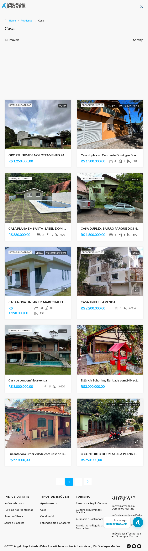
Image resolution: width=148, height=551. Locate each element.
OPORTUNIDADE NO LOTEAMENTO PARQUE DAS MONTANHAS (54, 155)
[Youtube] (139, 546)
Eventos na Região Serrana (91, 503)
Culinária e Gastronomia (90, 518)
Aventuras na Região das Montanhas (90, 527)
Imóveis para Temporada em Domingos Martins (126, 535)
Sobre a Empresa (14, 522)
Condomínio (47, 516)
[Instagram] (129, 546)
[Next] (88, 481)
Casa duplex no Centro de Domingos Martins (111, 155)
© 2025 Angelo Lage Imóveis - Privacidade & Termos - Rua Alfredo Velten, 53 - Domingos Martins (62, 546)
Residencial (27, 20)
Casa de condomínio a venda (27, 380)
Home (12, 20)
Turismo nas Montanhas (18, 509)
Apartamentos (48, 503)
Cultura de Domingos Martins (89, 511)
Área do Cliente (13, 516)
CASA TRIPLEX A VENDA (98, 302)
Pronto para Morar (128, 106)
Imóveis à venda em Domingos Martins (123, 507)
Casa (43, 509)
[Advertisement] (74, 71)
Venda (62, 106)
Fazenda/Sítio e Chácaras (55, 522)
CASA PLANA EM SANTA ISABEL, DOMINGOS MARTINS (47, 228)
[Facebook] (134, 546)
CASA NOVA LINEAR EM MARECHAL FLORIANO (42, 302)
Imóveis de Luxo (14, 503)
